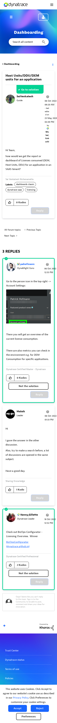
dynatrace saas (14, 189)
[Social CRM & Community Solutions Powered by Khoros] (47, 626)
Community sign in (43, 17)
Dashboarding (11, 64)
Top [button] (4, 625)
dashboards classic (25, 184)
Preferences (29, 716)
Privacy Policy (20, 697)
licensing (31, 189)
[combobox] (28, 42)
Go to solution (30, 89)
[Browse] (13, 17)
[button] (17, 708)
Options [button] (53, 64)
